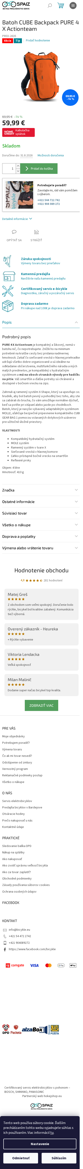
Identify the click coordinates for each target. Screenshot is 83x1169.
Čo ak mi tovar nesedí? (17, 756)
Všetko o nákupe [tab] (16, 524)
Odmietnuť (20, 1158)
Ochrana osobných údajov (19, 892)
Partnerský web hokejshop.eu (42, 1096)
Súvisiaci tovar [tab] (14, 513)
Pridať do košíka (42, 168)
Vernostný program (15, 769)
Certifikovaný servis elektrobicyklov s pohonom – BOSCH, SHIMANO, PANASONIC (37, 1090)
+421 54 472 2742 (20, 936)
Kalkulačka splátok (22, 132)
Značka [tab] (8, 490)
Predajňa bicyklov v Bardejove (22, 808)
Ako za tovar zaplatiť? (16, 872)
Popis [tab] (7, 322)
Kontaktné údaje (13, 827)
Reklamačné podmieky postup (22, 775)
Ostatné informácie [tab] (18, 501)
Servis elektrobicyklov (17, 801)
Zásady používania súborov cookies (26, 885)
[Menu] (73, 5)
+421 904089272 (19, 943)
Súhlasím (59, 1158)
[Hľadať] (49, 5)
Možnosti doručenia (51, 155)
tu (52, 1132)
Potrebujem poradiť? (16, 743)
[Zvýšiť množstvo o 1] (18, 166)
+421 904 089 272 (48, 204)
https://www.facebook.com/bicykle (32, 949)
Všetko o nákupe (13, 782)
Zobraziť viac (41, 705)
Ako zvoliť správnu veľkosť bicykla (25, 866)
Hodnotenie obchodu (41, 570)
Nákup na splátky (13, 853)
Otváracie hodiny (13, 814)
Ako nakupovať (12, 859)
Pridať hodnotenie (38, 41)
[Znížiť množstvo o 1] (18, 171)
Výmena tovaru (12, 750)
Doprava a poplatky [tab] (18, 536)
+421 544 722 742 (48, 200)
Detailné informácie (15, 219)
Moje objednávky (13, 736)
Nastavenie (40, 1144)
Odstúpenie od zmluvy (17, 763)
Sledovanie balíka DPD (16, 846)
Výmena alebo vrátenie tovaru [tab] (27, 548)
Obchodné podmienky (17, 879)
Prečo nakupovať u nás (17, 821)
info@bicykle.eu (19, 930)
